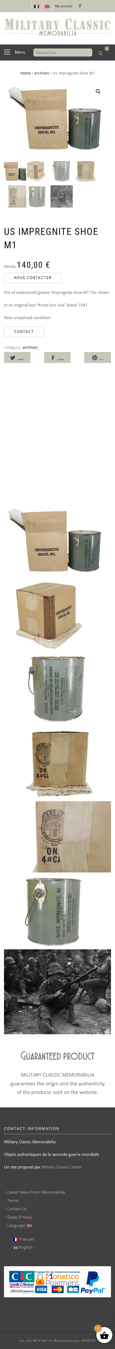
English (25, 1247)
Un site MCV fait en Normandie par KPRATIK (57, 1340)
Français (26, 1239)
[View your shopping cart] (100, 53)
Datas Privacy (19, 1217)
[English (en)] (47, 6)
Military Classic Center (61, 1167)
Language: (17, 1225)
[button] (98, 91)
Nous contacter (33, 277)
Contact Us (17, 1208)
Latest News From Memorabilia (36, 1192)
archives (41, 73)
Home (25, 73)
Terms (13, 1200)
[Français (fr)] (37, 6)
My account (63, 6)
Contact (24, 331)
